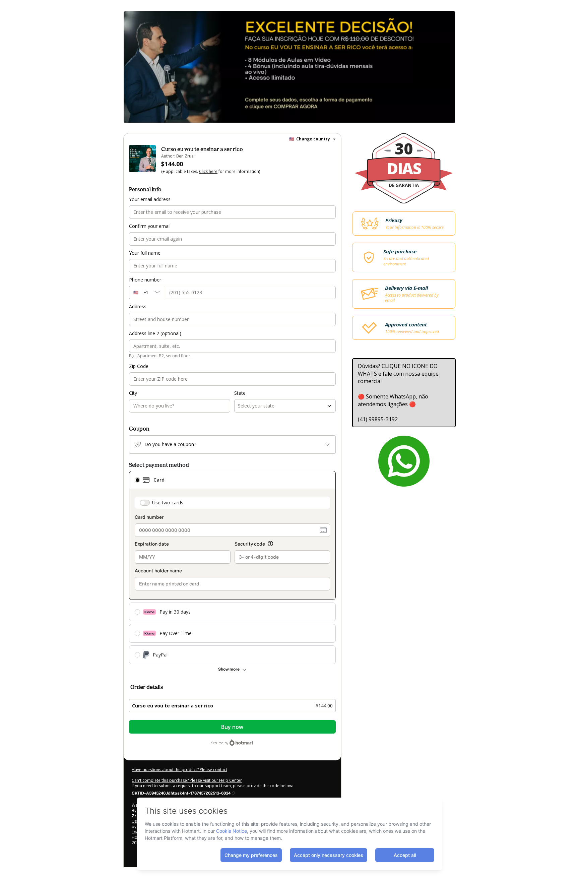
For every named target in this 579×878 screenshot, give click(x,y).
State (240, 393)
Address (137, 306)
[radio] (137, 480)
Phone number (145, 279)
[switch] (144, 502)
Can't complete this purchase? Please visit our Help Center (187, 780)
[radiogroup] (232, 567)
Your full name (144, 253)
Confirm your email (150, 226)
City (133, 393)
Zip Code (138, 366)
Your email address (150, 199)
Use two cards (167, 502)
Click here (208, 171)
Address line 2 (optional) (155, 333)
